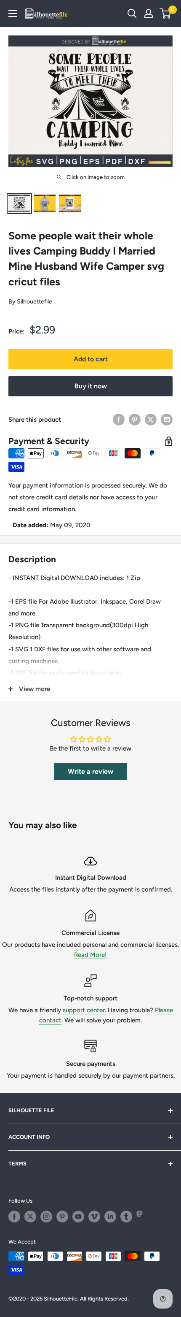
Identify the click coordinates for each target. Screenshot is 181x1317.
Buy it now (91, 386)
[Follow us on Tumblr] (126, 1216)
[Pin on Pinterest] (135, 419)
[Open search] (132, 13)
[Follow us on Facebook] (14, 1216)
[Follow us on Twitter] (30, 1216)
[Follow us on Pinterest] (62, 1216)
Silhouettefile (34, 301)
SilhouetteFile (60, 1298)
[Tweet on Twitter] (151, 419)
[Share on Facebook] (119, 419)
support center (84, 1010)
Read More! (90, 955)
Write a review (90, 771)
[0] (165, 13)
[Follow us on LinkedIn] (110, 1216)
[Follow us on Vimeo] (94, 1216)
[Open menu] (12, 13)
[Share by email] (167, 419)
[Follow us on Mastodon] (142, 1216)
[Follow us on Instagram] (46, 1216)
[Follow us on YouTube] (78, 1216)
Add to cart (91, 359)
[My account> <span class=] (148, 13)
